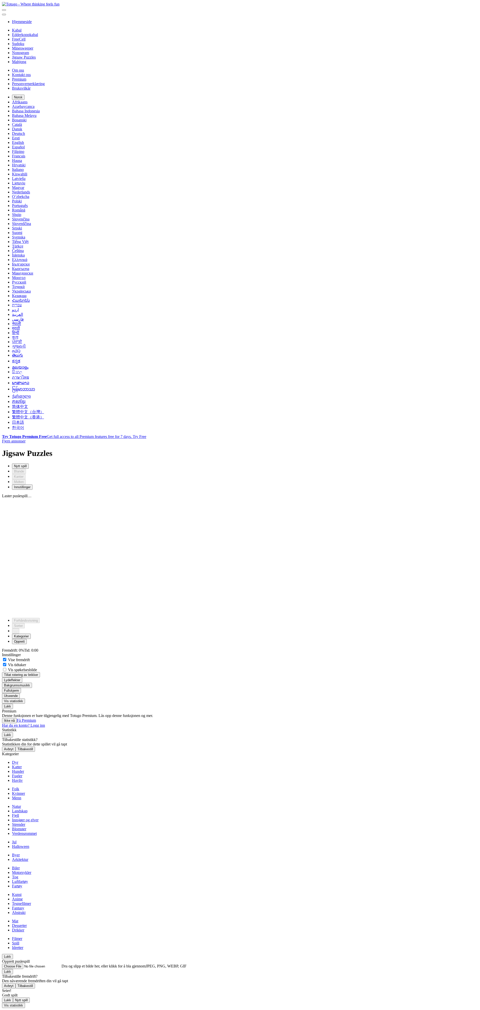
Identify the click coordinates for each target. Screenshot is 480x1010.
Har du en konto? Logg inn (23, 725)
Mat (15, 921)
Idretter (17, 947)
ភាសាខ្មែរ (19, 401)
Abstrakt (19, 912)
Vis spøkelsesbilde (22, 670)
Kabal (17, 30)
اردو (15, 310)
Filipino (18, 151)
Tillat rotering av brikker (21, 675)
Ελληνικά (19, 260)
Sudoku (18, 44)
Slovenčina (21, 219)
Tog (15, 877)
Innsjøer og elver (25, 820)
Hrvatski (19, 165)
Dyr (15, 762)
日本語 (18, 422)
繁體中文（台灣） (28, 412)
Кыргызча (20, 269)
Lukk (7, 706)
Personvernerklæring (28, 84)
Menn (16, 798)
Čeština (18, 250)
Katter (17, 767)
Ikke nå (9, 720)
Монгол (19, 278)
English (18, 142)
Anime (17, 899)
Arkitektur (20, 859)
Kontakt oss (21, 75)
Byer (16, 855)
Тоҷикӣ (18, 287)
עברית (17, 305)
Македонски (22, 273)
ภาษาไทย (20, 377)
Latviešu (19, 178)
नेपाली (16, 324)
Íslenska (18, 255)
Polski (17, 201)
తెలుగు (17, 355)
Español (18, 147)
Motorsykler (21, 872)
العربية (17, 314)
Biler (16, 868)
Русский (19, 282)
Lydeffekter (12, 680)
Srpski (17, 228)
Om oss (18, 70)
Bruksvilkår (21, 88)
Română (18, 210)
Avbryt (9, 749)
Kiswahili (19, 174)
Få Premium (26, 720)
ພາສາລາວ (20, 383)
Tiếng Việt (20, 241)
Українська (21, 291)
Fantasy (18, 908)
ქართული (21, 396)
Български (21, 264)
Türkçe (17, 246)
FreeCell (19, 39)
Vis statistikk (13, 701)
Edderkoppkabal (25, 35)
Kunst (17, 894)
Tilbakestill (25, 749)
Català (17, 124)
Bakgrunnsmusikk (17, 685)
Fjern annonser (14, 441)
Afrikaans (20, 102)
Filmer (17, 938)
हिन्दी (15, 333)
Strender (18, 824)
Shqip (16, 214)
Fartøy (17, 886)
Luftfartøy (20, 881)
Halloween (20, 846)
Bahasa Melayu (24, 115)
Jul (14, 842)
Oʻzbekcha (20, 196)
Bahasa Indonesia (26, 111)
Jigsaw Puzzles (24, 57)
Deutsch (18, 133)
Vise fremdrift (18, 660)
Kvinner (18, 793)
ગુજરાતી (19, 346)
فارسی (18, 319)
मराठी (16, 328)
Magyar (18, 187)
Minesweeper (22, 48)
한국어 (18, 427)
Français (18, 156)
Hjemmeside (22, 22)
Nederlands (21, 192)
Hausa (17, 160)
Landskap (20, 811)
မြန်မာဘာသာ (23, 389)
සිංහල (17, 372)
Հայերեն (21, 300)
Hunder (18, 771)
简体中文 (20, 406)
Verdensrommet (24, 833)
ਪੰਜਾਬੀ (17, 342)
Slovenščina (21, 223)
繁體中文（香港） (28, 417)
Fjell (15, 815)
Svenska (18, 237)
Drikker (18, 930)
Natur (16, 806)
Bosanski (19, 120)
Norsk (18, 97)
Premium (19, 79)
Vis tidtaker (16, 665)
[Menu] (4, 10)
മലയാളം (20, 367)
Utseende (11, 696)
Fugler (17, 776)
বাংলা (15, 337)
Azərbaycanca (23, 106)
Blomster (19, 829)
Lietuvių (18, 183)
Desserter (19, 925)
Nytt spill (21, 1000)
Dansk (17, 129)
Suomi (17, 232)
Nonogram (20, 53)
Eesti (16, 138)
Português (20, 205)
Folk (15, 789)
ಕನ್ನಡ (16, 361)
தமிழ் (16, 351)
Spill (15, 943)
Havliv (17, 780)
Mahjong (19, 62)
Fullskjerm (11, 690)
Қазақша (19, 296)
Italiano (18, 169)
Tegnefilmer (21, 903)
